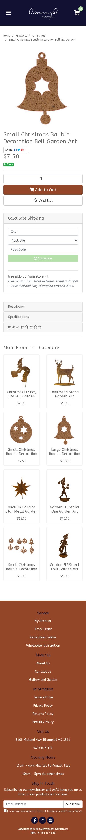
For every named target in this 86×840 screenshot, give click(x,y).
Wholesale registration (43, 646)
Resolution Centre (43, 637)
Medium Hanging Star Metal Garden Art (21, 511)
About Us (43, 663)
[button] (43, 201)
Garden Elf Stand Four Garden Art (64, 567)
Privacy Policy (43, 706)
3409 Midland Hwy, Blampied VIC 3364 (43, 740)
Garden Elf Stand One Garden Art (64, 509)
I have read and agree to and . (44, 811)
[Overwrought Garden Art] (43, 13)
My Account (43, 621)
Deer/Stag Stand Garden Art (64, 394)
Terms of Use (43, 697)
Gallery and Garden (43, 680)
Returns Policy (43, 714)
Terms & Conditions (48, 811)
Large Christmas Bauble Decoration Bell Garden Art (64, 454)
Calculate (44, 258)
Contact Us (43, 671)
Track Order (43, 629)
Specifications (18, 317)
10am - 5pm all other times (43, 774)
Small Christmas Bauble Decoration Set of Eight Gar (21, 569)
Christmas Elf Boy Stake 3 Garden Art (21, 396)
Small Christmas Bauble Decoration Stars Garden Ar (21, 454)
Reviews (14, 327)
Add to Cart (45, 189)
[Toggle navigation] (8, 13)
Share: (9, 150)
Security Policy (43, 722)
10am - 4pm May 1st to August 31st (43, 766)
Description (16, 307)
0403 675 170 (43, 748)
